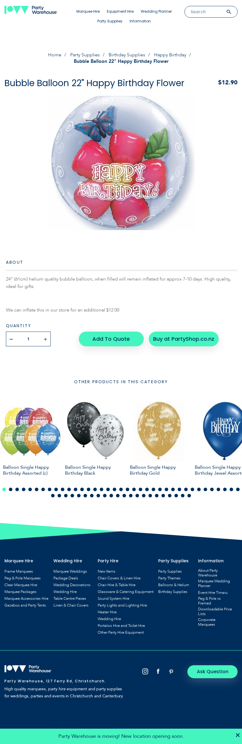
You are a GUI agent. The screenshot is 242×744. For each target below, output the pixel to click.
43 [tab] (85, 495)
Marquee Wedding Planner (214, 583)
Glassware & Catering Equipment (125, 591)
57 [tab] (176, 495)
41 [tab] (72, 495)
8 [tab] (49, 489)
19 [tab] (121, 489)
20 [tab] (127, 489)
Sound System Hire (113, 598)
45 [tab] (98, 495)
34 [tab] (218, 489)
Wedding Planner (156, 11)
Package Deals (65, 578)
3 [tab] (17, 489)
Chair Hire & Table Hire (116, 585)
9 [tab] (56, 489)
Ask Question (212, 671)
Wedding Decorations (72, 585)
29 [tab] (186, 489)
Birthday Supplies (127, 55)
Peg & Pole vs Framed (209, 601)
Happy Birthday (170, 55)
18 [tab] (114, 489)
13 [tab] (82, 489)
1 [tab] (4, 489)
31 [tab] (199, 489)
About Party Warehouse (208, 573)
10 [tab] (62, 489)
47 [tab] (111, 495)
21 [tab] (134, 489)
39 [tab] (59, 495)
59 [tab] (189, 495)
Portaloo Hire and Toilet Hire (121, 625)
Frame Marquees (18, 571)
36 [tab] (231, 489)
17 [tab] (108, 489)
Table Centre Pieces (69, 598)
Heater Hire (107, 612)
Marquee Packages (20, 591)
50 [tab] (131, 495)
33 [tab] (212, 489)
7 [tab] (43, 489)
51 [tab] (137, 495)
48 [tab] (118, 495)
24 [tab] (153, 489)
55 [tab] (163, 495)
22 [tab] (140, 489)
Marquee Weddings (70, 571)
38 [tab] (53, 495)
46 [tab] (105, 495)
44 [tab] (92, 495)
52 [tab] (143, 495)
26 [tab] (166, 489)
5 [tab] (30, 489)
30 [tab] (192, 489)
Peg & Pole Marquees (22, 578)
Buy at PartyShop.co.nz (183, 338)
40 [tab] (66, 495)
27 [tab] (173, 489)
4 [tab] (23, 489)
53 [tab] (150, 495)
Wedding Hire (65, 591)
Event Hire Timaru (213, 592)
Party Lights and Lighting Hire (122, 605)
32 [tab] (205, 489)
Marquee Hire (88, 11)
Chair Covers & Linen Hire (119, 578)
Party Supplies (109, 21)
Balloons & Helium (173, 585)
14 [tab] (88, 489)
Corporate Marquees (206, 622)
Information (140, 21)
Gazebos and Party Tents (25, 605)
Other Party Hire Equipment (121, 632)
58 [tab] (182, 495)
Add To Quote (111, 338)
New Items (106, 571)
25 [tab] (160, 489)
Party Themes (169, 578)
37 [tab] (238, 489)
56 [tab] (169, 495)
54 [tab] (156, 495)
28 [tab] (179, 489)
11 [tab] (69, 489)
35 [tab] (225, 489)
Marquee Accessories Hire (26, 598)
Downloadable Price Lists (215, 611)
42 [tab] (79, 495)
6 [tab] (36, 489)
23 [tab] (147, 489)
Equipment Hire (120, 11)
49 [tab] (124, 495)
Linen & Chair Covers (71, 605)
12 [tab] (75, 489)
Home (54, 55)
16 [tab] (101, 489)
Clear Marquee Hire (20, 585)
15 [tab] (95, 489)
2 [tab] (10, 489)
